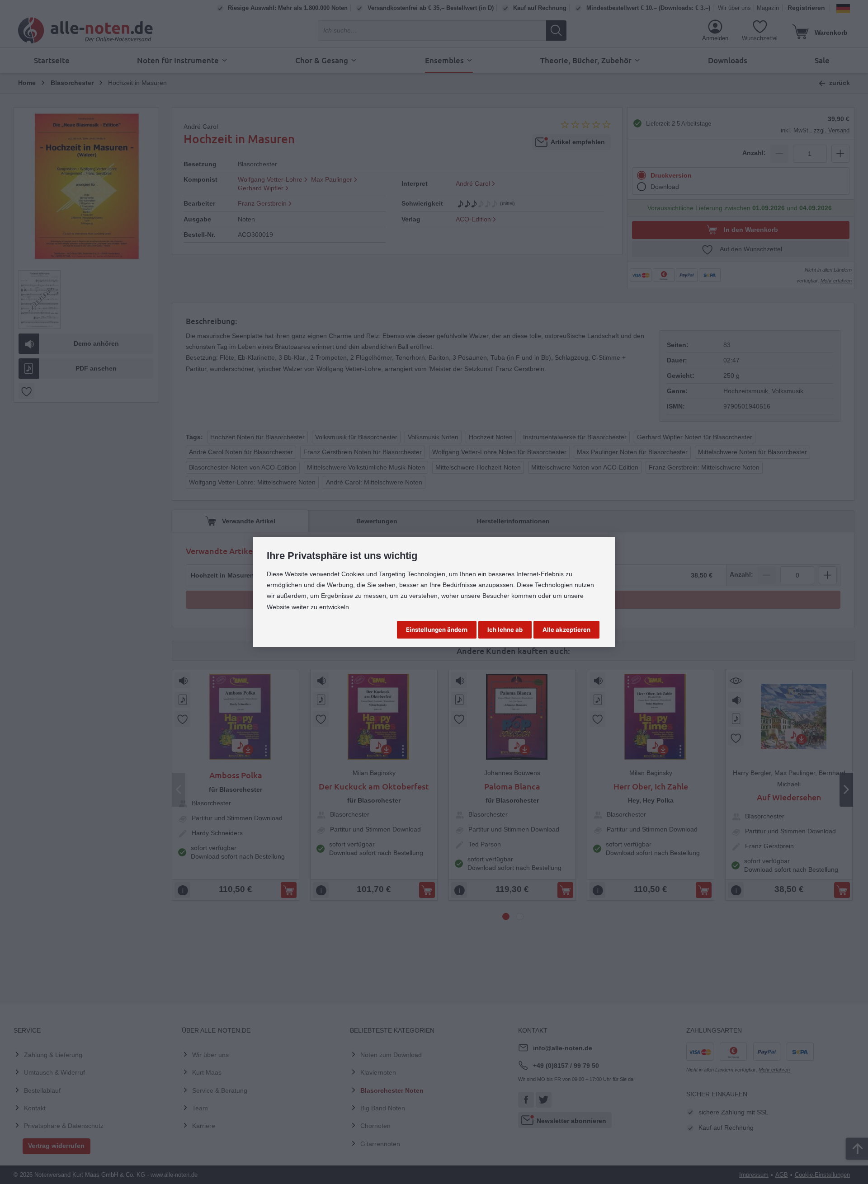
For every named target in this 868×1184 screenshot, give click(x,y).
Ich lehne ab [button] (505, 629)
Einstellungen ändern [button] (436, 629)
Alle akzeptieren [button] (566, 629)
